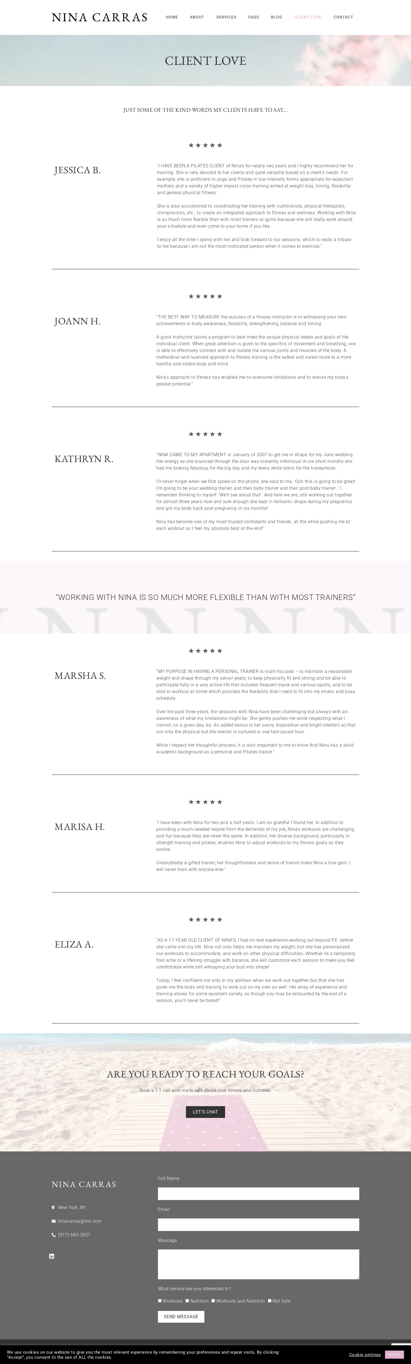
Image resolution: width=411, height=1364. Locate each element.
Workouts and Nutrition (240, 1301)
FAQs (253, 17)
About (197, 17)
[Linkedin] (51, 1256)
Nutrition (199, 1301)
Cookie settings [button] (365, 1354)
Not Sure (281, 1301)
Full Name (168, 1178)
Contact (343, 17)
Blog (276, 17)
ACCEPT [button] (394, 1354)
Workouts (173, 1301)
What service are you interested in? (194, 1288)
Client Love (308, 17)
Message (167, 1240)
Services (226, 17)
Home (172, 17)
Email (164, 1209)
